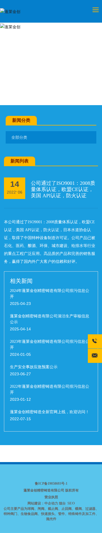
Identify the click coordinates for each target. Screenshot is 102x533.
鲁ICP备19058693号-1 (51, 484)
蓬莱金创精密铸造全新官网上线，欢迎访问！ (49, 412)
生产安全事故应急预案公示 (34, 367)
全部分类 (19, 137)
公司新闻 (56, 93)
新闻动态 (33, 93)
